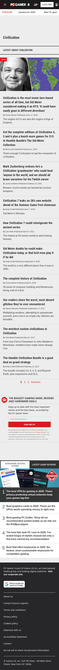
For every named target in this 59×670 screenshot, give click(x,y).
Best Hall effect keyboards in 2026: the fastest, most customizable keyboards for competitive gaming (30, 550)
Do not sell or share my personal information (26, 650)
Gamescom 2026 (26, 12)
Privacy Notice (40, 432)
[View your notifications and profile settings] (29, 5)
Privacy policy (10, 616)
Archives (35, 382)
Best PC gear (50, 12)
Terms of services (37, 430)
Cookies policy (11, 623)
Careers (7, 643)
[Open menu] (5, 4)
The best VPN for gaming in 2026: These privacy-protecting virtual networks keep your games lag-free (29, 494)
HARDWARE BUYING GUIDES (15, 464)
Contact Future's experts (16, 603)
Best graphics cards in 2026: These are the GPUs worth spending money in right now (30, 508)
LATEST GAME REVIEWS (44, 464)
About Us (8, 596)
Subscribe (47, 4)
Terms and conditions (15, 609)
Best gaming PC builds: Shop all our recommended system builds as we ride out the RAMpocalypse (31, 520)
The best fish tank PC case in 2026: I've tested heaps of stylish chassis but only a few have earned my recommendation (30, 535)
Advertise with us (12, 630)
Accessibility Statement (15, 636)
